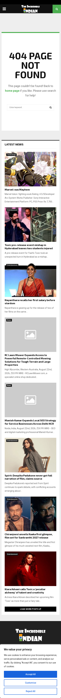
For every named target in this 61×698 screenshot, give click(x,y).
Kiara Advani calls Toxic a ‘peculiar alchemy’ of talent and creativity (25, 591)
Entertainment (12, 210)
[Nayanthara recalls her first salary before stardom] (30, 279)
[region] (30, 671)
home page (12, 90)
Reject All (30, 691)
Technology (11, 154)
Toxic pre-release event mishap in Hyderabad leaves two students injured (29, 246)
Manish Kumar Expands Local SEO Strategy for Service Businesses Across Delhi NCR (30, 422)
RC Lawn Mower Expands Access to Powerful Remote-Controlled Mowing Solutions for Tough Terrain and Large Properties (28, 359)
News (9, 320)
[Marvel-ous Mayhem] (30, 169)
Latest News (14, 144)
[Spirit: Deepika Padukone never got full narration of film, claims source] (30, 455)
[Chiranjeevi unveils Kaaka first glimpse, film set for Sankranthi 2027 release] (30, 514)
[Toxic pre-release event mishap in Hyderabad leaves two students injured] (30, 224)
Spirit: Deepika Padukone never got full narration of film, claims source (28, 477)
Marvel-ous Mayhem (17, 189)
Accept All (30, 674)
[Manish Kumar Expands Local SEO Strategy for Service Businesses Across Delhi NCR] (30, 400)
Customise (30, 683)
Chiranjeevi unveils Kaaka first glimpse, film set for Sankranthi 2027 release (29, 536)
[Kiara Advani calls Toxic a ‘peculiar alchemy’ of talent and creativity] (30, 568)
